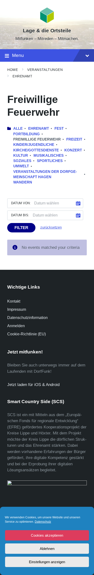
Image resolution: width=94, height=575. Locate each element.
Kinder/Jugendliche (33, 145)
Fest (59, 128)
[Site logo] (47, 22)
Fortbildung (26, 134)
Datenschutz (43, 521)
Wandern (22, 182)
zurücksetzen (51, 227)
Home (12, 70)
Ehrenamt (22, 76)
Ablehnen (47, 549)
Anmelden (16, 326)
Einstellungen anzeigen (47, 562)
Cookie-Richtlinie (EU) (26, 334)
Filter (21, 227)
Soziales (22, 161)
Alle (18, 128)
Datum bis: (20, 215)
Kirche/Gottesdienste (36, 150)
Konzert (73, 150)
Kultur (20, 155)
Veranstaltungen (45, 70)
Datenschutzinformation (27, 318)
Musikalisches (49, 155)
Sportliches (50, 161)
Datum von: (21, 203)
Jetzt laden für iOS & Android (33, 384)
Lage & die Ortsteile (47, 31)
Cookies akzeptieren (47, 535)
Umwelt (21, 166)
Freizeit (74, 139)
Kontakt (13, 301)
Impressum (16, 309)
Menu (18, 55)
